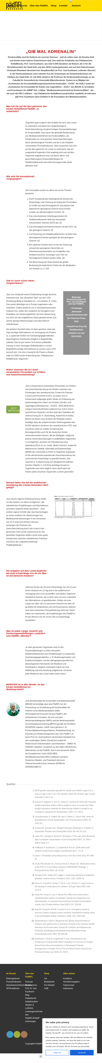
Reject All (57, 1053)
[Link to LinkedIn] (9, 1034)
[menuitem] (10, 5)
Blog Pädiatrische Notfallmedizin (31, 998)
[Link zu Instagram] (11, 16)
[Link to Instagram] (24, 1034)
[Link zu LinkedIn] (7, 16)
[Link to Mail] (17, 1034)
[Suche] (84, 5)
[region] (69, 1038)
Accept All (82, 1053)
